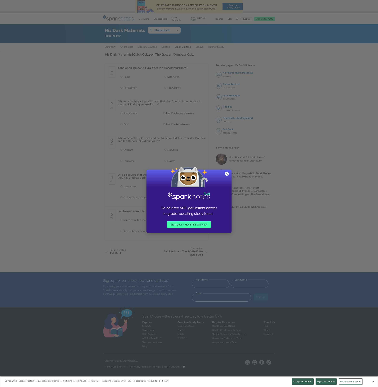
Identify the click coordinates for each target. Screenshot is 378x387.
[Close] (373, 381)
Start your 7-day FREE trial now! (189, 224)
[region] (189, 382)
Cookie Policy (161, 381)
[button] (227, 174)
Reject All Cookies (326, 381)
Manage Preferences (350, 381)
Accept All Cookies (302, 381)
